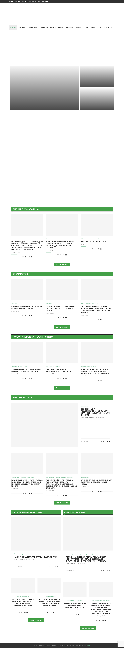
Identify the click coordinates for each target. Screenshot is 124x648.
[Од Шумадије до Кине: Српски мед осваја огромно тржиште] (27, 289)
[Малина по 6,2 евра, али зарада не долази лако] (36, 534)
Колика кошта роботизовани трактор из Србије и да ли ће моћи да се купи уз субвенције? (96, 371)
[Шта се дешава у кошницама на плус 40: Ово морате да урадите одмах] (62, 289)
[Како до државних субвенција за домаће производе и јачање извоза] (97, 463)
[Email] (108, 27)
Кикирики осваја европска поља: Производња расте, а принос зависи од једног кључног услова (61, 245)
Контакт (17, 1)
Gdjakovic (20, 559)
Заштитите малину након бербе (96, 242)
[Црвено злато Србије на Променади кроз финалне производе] (75, 589)
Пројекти (69, 27)
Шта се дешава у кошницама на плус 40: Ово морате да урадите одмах (61, 309)
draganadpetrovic (89, 417)
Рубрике (21, 27)
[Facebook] (100, 27)
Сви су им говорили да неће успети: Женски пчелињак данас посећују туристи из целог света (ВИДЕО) (96, 309)
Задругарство (90, 27)
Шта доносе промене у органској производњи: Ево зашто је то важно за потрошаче (49, 602)
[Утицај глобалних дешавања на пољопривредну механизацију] (27, 352)
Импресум (45, 1)
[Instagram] (104, 27)
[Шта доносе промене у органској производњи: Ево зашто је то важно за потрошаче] (49, 585)
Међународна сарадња (46, 27)
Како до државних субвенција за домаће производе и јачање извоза (96, 482)
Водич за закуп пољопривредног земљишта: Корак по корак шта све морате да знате (95, 412)
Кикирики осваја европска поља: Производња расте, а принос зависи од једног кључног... (95, 77)
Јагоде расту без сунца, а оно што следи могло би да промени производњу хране (23, 602)
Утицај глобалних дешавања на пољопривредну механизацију (26, 370)
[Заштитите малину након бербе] (97, 99)
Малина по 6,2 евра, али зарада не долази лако (35, 557)
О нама (11, 1)
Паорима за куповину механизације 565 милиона (58, 370)
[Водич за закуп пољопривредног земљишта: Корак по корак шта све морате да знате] (44, 425)
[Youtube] (106, 27)
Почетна (13, 27)
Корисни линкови (34, 1)
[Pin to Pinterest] (29, 257)
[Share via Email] (31, 257)
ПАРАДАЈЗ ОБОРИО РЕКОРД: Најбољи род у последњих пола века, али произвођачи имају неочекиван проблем (27, 483)
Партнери (24, 1)
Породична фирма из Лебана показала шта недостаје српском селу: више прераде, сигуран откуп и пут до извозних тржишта (61, 484)
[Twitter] (102, 27)
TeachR (88, 645)
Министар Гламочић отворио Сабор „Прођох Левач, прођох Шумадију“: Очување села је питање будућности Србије (101, 608)
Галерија (78, 27)
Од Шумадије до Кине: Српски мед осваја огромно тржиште (27, 308)
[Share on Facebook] (25, 257)
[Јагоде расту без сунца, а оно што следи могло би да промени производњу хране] (23, 585)
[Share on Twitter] (27, 257)
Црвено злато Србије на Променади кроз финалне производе (75, 605)
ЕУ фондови (32, 27)
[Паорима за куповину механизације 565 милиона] (62, 352)
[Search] (114, 27)
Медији (60, 27)
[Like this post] (23, 257)
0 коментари (25, 108)
